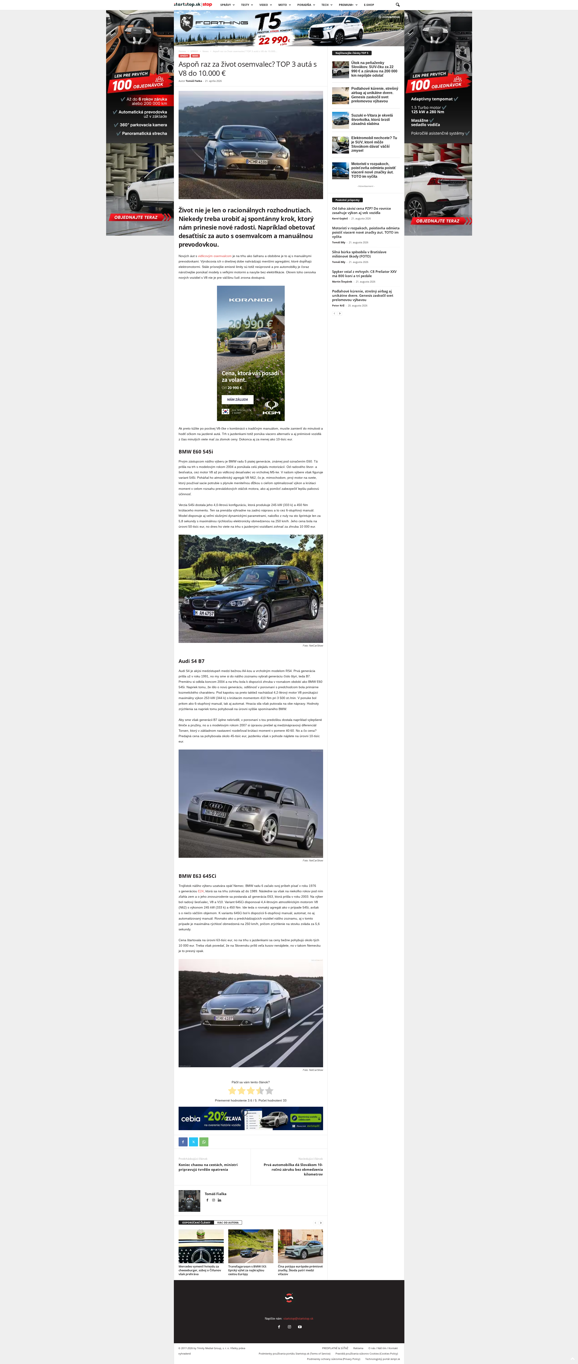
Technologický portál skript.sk (382, 1359)
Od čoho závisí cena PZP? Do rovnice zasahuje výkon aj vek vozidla (361, 210)
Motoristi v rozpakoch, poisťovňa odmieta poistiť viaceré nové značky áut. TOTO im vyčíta (366, 232)
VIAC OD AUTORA (228, 1222)
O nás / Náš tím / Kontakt (383, 1348)
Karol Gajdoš (340, 218)
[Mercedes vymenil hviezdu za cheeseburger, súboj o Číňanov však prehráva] (201, 1246)
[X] (193, 1141)
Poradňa (304, 5)
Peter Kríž (338, 305)
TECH (325, 5)
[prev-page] (315, 1222)
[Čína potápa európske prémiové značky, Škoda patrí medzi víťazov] (300, 1246)
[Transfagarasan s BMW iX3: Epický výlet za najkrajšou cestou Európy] (250, 1246)
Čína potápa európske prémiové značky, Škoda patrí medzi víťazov (300, 1270)
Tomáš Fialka (194, 81)
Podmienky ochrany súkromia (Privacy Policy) (333, 1359)
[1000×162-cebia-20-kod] (251, 1118)
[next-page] (321, 1222)
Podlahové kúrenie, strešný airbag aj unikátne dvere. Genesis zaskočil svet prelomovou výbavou (362, 295)
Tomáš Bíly (338, 242)
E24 (201, 891)
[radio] (232, 1091)
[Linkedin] (219, 1200)
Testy (245, 5)
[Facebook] (183, 1141)
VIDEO (263, 5)
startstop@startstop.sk (298, 1318)
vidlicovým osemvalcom (215, 256)
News (206, 51)
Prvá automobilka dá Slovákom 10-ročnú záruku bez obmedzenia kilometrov (293, 1169)
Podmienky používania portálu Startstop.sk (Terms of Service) (294, 1353)
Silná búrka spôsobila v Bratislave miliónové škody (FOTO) (359, 254)
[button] (398, 5)
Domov (182, 51)
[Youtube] (299, 1327)
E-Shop (369, 5)
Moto (282, 5)
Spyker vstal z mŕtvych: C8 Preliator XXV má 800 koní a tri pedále (364, 273)
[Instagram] (214, 1200)
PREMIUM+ (346, 5)
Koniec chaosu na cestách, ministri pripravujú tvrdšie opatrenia (208, 1167)
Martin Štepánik (342, 281)
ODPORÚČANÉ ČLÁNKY (196, 1222)
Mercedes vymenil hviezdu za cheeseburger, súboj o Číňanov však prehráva (200, 1270)
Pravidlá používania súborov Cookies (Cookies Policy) (367, 1353)
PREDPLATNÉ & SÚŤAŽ (335, 1348)
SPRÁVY (225, 5)
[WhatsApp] (203, 1141)
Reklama (358, 1348)
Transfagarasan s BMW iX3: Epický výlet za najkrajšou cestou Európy (247, 1270)
